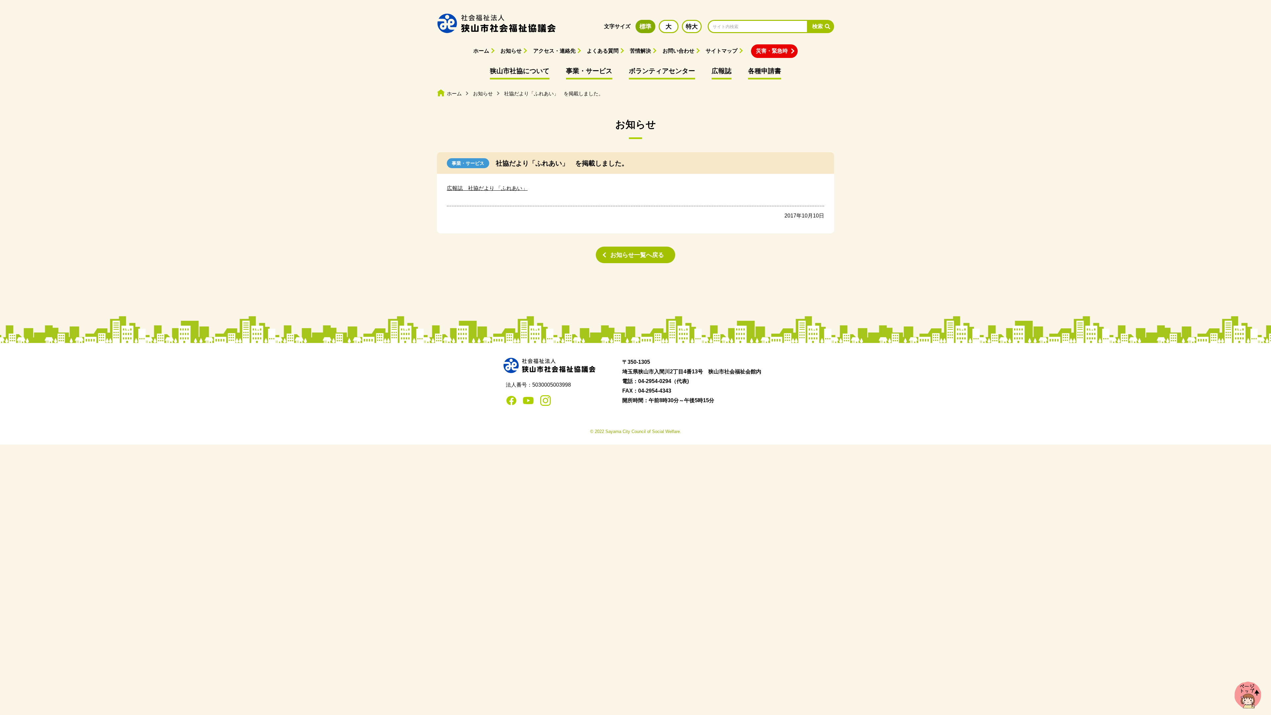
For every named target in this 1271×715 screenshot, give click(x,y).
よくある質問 (603, 51)
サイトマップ (721, 51)
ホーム (481, 51)
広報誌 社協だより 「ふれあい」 (487, 188)
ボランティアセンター (662, 70)
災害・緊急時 (772, 51)
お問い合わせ (678, 51)
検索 (817, 26)
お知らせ (511, 51)
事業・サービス (589, 70)
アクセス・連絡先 (554, 51)
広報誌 (721, 70)
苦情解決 (640, 51)
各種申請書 (764, 70)
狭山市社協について (519, 70)
